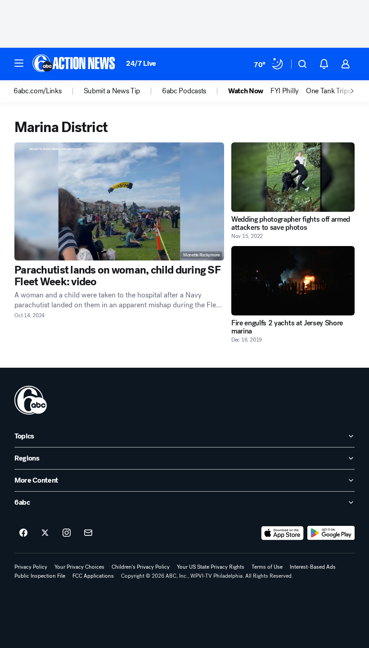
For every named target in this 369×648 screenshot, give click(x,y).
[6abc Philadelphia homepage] (74, 64)
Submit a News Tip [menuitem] (112, 91)
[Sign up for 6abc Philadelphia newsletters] (88, 533)
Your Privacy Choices (79, 567)
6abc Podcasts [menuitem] (184, 91)
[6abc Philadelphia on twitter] (45, 533)
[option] (49, 91)
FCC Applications (93, 576)
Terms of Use (267, 567)
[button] (18, 63)
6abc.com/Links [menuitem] (38, 91)
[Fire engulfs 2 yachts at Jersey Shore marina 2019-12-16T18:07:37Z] (293, 280)
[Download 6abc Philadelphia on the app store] (282, 533)
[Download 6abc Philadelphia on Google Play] (331, 533)
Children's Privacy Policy (141, 567)
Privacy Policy (30, 567)
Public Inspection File (39, 576)
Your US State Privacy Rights (210, 567)
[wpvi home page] (30, 400)
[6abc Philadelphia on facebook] (23, 533)
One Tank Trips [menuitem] (328, 91)
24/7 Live (141, 63)
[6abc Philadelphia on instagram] (67, 533)
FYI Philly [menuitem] (284, 91)
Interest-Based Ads (313, 567)
